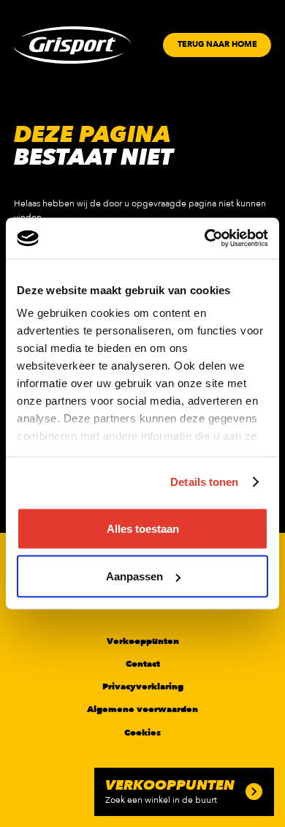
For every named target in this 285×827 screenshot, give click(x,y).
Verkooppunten (143, 641)
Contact (143, 664)
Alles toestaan (143, 528)
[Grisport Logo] (72, 45)
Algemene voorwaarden (142, 709)
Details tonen (204, 482)
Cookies (142, 732)
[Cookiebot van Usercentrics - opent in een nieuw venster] (205, 238)
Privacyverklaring (142, 686)
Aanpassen (134, 576)
